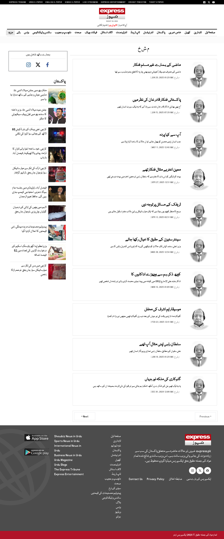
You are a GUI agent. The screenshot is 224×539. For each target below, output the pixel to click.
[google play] (31, 453)
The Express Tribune (67, 469)
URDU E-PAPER (36, 2)
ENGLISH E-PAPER (54, 2)
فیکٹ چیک (91, 33)
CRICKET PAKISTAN (137, 2)
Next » (84, 416)
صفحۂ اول (210, 33)
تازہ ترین (198, 33)
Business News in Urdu (68, 455)
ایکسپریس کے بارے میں (199, 479)
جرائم (118, 517)
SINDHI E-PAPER (72, 2)
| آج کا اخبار (122, 25)
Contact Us (135, 479)
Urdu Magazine (63, 460)
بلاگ (118, 503)
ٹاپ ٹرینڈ (135, 33)
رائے (18, 33)
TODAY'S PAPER (156, 2)
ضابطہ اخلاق (175, 479)
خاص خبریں (175, 33)
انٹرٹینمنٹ (121, 33)
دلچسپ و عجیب (63, 33)
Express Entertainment (69, 474)
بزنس (26, 33)
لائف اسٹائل (107, 33)
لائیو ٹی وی (113, 25)
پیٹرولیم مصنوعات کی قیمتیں (106, 493)
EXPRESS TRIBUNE (17, 2)
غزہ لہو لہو (116, 446)
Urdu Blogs (60, 465)
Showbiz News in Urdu (68, 436)
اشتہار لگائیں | (103, 25)
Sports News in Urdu (66, 441)
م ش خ (176, 77)
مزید (10, 33)
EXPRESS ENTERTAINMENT (113, 2)
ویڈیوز (118, 512)
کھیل (187, 33)
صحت (78, 33)
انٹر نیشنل (148, 33)
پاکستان (161, 33)
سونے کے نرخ (115, 488)
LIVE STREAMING (90, 2)
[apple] (31, 439)
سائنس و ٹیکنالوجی (42, 33)
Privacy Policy (155, 479)
